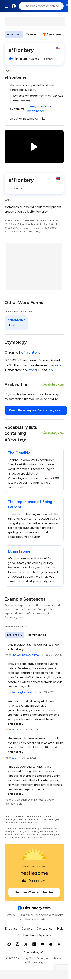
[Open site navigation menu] (7, 6)
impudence (44, 106)
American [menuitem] (13, 34)
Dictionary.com (14, 6)
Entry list (11, 928)
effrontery (30, 352)
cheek (31, 106)
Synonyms (54, 34)
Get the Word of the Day (34, 892)
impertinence (36, 111)
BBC (14, 757)
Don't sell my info (34, 952)
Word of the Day (34, 866)
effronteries (16, 77)
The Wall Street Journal (25, 655)
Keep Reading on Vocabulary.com (35, 410)
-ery (50, 370)
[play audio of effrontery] (10, 58)
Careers (27, 928)
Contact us (44, 928)
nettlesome (34, 873)
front (32, 370)
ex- (59, 365)
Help (60, 928)
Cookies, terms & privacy (34, 935)
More (29, 34)
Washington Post (22, 692)
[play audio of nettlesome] (24, 881)
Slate (15, 729)
